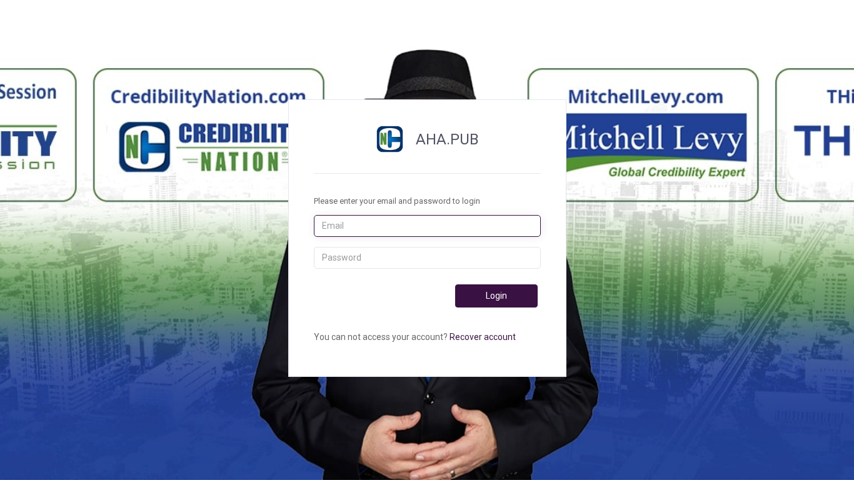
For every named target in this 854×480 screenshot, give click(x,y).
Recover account (483, 337)
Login (496, 296)
